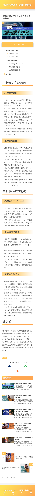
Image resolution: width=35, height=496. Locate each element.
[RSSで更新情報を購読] (17, 371)
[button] (31, 336)
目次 (16, 44)
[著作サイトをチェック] (9, 366)
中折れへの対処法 (12, 61)
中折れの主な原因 (12, 50)
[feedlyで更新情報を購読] (25, 366)
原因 (5, 358)
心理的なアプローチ (16, 64)
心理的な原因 (13, 53)
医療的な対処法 (14, 70)
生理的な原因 (13, 57)
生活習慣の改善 (14, 67)
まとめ (8, 74)
